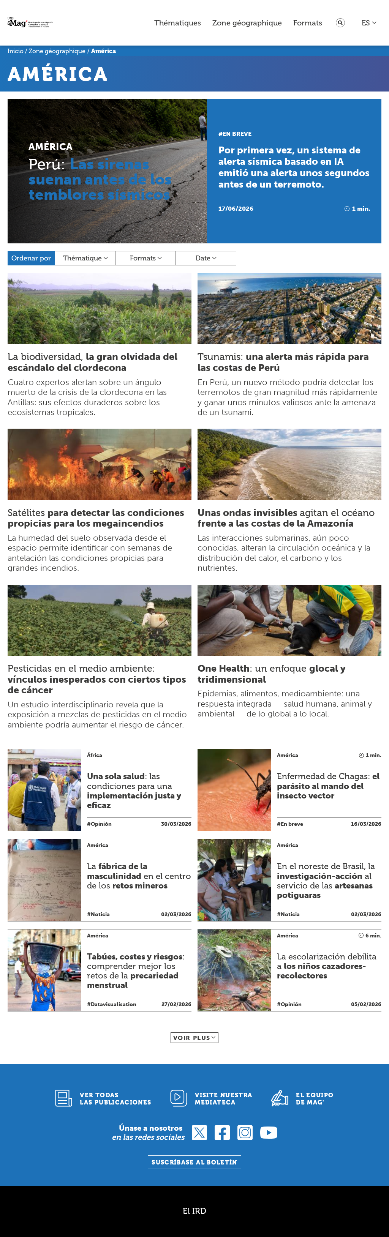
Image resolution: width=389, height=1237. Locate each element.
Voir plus (191, 1037)
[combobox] (369, 22)
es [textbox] (366, 22)
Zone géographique (247, 22)
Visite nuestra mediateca (223, 1099)
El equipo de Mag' (315, 1099)
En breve (237, 133)
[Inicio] (30, 22)
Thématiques (177, 22)
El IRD (194, 1211)
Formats (307, 22)
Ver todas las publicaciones (115, 1099)
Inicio (16, 51)
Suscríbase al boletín (194, 1162)
